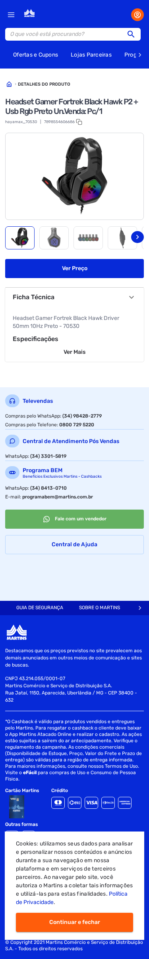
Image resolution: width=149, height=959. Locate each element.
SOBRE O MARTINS (99, 607)
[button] (133, 34)
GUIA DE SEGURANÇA (39, 607)
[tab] (20, 237)
